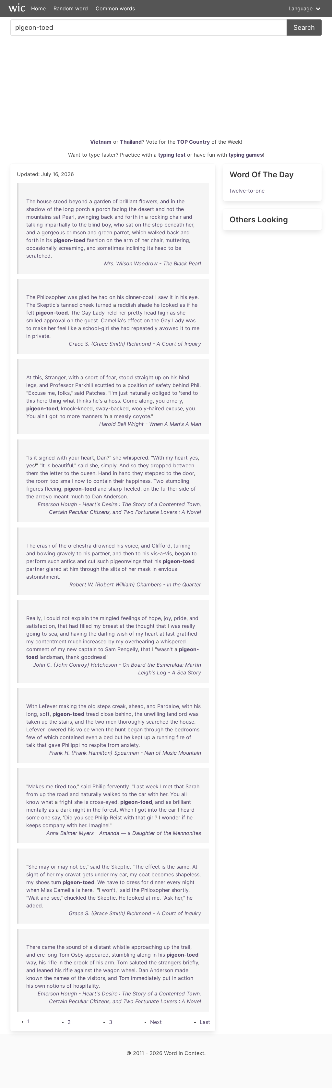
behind (180, 385)
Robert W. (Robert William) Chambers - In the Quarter (135, 584)
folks (64, 393)
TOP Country (193, 142)
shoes (42, 882)
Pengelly (127, 649)
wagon (111, 970)
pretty (135, 312)
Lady (99, 312)
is (48, 465)
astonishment (42, 576)
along (146, 400)
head (161, 248)
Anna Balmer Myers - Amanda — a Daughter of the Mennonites (123, 833)
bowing (46, 553)
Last (139, 786)
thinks (84, 400)
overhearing (139, 641)
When (126, 809)
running (166, 737)
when (97, 729)
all (184, 794)
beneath (174, 224)
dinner (157, 882)
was (72, 297)
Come (130, 400)
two (99, 721)
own (40, 986)
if (188, 305)
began (182, 553)
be (178, 248)
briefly (190, 962)
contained (72, 737)
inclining (135, 248)
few (30, 737)
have (112, 882)
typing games (246, 154)
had (103, 297)
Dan (102, 457)
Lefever (48, 706)
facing (119, 209)
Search (304, 27)
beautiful (62, 465)
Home (38, 8)
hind (184, 377)
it (171, 297)
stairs (65, 721)
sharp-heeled (124, 488)
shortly (180, 890)
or (53, 866)
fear (111, 377)
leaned (45, 970)
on (138, 224)
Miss (46, 890)
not (170, 209)
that (148, 561)
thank (72, 657)
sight (32, 874)
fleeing (53, 488)
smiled (34, 320)
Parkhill (84, 385)
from (113, 745)
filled (86, 626)
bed (108, 737)
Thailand (131, 142)
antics (68, 561)
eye (193, 297)
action (185, 978)
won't (108, 890)
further (168, 488)
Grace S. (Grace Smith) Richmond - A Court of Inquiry (135, 343)
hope (154, 618)
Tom (64, 954)
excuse (174, 408)
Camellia (64, 890)
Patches (95, 393)
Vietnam (101, 142)
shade (144, 305)
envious (167, 569)
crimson (76, 232)
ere (41, 954)
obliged (161, 393)
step (157, 224)
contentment (50, 641)
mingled (109, 618)
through (89, 569)
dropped (161, 465)
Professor (62, 385)
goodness (93, 657)
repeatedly (144, 328)
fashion (96, 240)
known (34, 978)
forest (109, 809)
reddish (127, 305)
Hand (104, 473)
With (158, 457)
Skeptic (120, 866)
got (53, 416)
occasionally (41, 248)
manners (91, 416)
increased (95, 641)
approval (54, 320)
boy (106, 224)
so (133, 465)
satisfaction (40, 626)
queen (87, 473)
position (137, 385)
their (118, 481)
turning (182, 545)
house (44, 201)
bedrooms (186, 729)
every (174, 882)
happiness (138, 481)
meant (61, 496)
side (184, 488)
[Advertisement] (166, 89)
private (40, 336)
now (80, 481)
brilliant (128, 201)
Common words (115, 8)
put (166, 978)
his (120, 297)
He (122, 897)
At (28, 377)
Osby (77, 954)
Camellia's (113, 320)
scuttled (104, 385)
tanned (69, 305)
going (33, 633)
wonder (171, 817)
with (73, 377)
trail (185, 947)
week (152, 786)
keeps (33, 825)
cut (92, 561)
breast (110, 626)
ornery (174, 400)
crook (81, 962)
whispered (135, 457)
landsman (51, 657)
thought (145, 626)
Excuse (37, 393)
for (144, 882)
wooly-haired (148, 408)
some (33, 817)
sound (73, 947)
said (79, 393)
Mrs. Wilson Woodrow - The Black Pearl (152, 263)
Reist (116, 817)
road (62, 794)
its (49, 240)
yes (193, 457)
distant (102, 947)
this (37, 377)
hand (125, 473)
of (115, 201)
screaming (71, 248)
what (69, 400)
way (31, 962)
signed (47, 457)
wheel (128, 970)
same (182, 866)
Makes (36, 786)
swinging (88, 217)
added (34, 905)
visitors (96, 978)
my (169, 457)
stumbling (177, 481)
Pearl (68, 217)
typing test (171, 154)
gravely (66, 553)
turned (104, 305)
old (92, 706)
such (53, 561)
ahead (136, 706)
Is (30, 457)
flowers (148, 201)
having (79, 633)
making (68, 706)
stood (60, 201)
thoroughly (131, 721)
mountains (39, 217)
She (32, 866)
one (45, 817)
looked (169, 305)
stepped (155, 473)
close (107, 714)
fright (66, 802)
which (139, 232)
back (107, 217)
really (188, 626)
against (83, 970)
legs (31, 385)
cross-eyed (103, 802)
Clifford (161, 545)
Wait (33, 897)
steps (104, 706)
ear (123, 874)
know (33, 802)
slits (115, 569)
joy (167, 618)
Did (68, 817)
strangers (169, 962)
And (124, 465)
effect (134, 320)
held (111, 312)
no (62, 416)
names (61, 978)
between (183, 465)
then (128, 553)
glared (54, 569)
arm (128, 240)
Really (33, 618)
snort (91, 377)
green (105, 232)
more (73, 416)
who (119, 224)
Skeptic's (48, 305)
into (152, 809)
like (72, 328)
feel (61, 328)
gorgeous (53, 232)
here (42, 400)
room (42, 481)
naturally (139, 393)
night (79, 809)
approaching (146, 947)
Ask (168, 897)
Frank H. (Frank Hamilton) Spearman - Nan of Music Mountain (125, 752)
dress (133, 882)
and (164, 201)
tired (60, 786)
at (65, 569)
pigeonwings (125, 561)
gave (54, 745)
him (74, 569)
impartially (57, 224)
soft (45, 714)
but (118, 737)
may (44, 866)
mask (144, 569)
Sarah (192, 786)
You (31, 416)
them (32, 473)
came (48, 947)
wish (121, 633)
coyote (141, 416)
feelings (130, 618)
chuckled (75, 897)
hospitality (86, 986)
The (30, 201)
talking (34, 224)
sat (57, 217)
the (180, 201)
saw (163, 297)
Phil (195, 385)
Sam (110, 649)
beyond (78, 201)
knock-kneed (77, 408)
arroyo (44, 496)
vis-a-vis (161, 553)
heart (87, 457)
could (53, 618)
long (68, 209)
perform (36, 561)
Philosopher (51, 297)
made (181, 970)
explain (80, 618)
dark (65, 809)
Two (158, 481)
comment (37, 649)
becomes (162, 874)
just (123, 393)
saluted (138, 962)
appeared (97, 954)
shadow (35, 209)
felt (30, 312)
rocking (158, 217)
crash (43, 545)
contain (102, 481)
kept (137, 737)
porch (83, 209)
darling (106, 633)
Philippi (71, 745)
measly (122, 416)
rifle (52, 962)
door (188, 473)
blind (94, 224)
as (182, 305)
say (56, 817)
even (91, 737)
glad (84, 297)
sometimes (110, 248)
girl (151, 817)
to (74, 224)
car (142, 794)
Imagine (98, 825)
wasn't (165, 649)
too (54, 481)
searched (157, 721)
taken (33, 721)
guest (91, 320)
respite (97, 745)
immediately (146, 978)
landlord (177, 714)
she (181, 312)
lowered (56, 729)
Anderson (115, 496)
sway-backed (112, 408)
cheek (86, 305)
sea (53, 633)
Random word (70, 8)
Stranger (55, 377)
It (43, 465)
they (143, 465)
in (173, 201)
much (77, 496)
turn (56, 882)
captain (87, 649)
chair (176, 217)
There (33, 947)
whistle (121, 947)
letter (56, 473)
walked (156, 232)
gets (87, 874)
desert (146, 209)
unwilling (154, 714)
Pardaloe (168, 706)
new (72, 649)
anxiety (129, 745)
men (111, 721)
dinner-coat (139, 297)
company (53, 825)
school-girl (96, 328)
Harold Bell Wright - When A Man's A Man (150, 424)
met (167, 786)
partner (101, 553)
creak (119, 706)
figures (34, 488)
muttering (177, 240)
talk (30, 745)
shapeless (187, 874)
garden (102, 201)
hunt (120, 729)
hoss (114, 400)
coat (144, 874)
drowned (104, 545)
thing (55, 400)
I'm (113, 393)
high (163, 312)
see (89, 817)
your (73, 457)
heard (188, 809)
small (66, 481)
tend (185, 393)
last (170, 633)
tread (92, 714)
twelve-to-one (247, 190)
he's (97, 400)
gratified (186, 633)
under (102, 874)
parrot (121, 232)
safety (163, 385)
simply (108, 465)
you (160, 400)
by (111, 641)
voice (131, 545)
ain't (42, 416)
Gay (86, 312)
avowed (169, 328)
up (158, 377)
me (195, 328)
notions (56, 986)
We (101, 882)
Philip (99, 786)
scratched (38, 255)
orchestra (79, 545)
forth (131, 217)
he (94, 297)
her (189, 224)
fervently (118, 786)
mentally (36, 809)
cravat (73, 874)
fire (180, 737)
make (39, 328)
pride (180, 618)
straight (144, 377)
